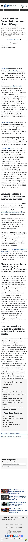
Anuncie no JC (9, 527)
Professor (18, 394)
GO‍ (26, 10)
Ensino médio (5, 123)
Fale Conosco (18, 524)
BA (15, 10)
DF (21, 10)
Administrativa (17, 398)
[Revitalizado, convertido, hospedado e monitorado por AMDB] (26, 539)
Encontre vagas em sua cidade (8, 461)
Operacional (12, 400)
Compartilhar (14, 43)
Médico (23, 394)
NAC (2, 10)
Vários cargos (11, 394)
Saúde (18, 400)
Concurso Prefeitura (13, 39)
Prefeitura (5, 387)
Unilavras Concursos (17, 407)
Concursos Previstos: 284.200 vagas (11, 436)
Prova (8, 416)
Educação (5, 400)
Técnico (4, 396)
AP (10, 10)
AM (13, 10)
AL (7, 10)
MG (15, 409)
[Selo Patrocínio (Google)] (22, 6)
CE (18, 10)
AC (5, 10)
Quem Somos (9, 524)
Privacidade (19, 527)
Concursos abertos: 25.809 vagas (10, 433)
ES (23, 10)
